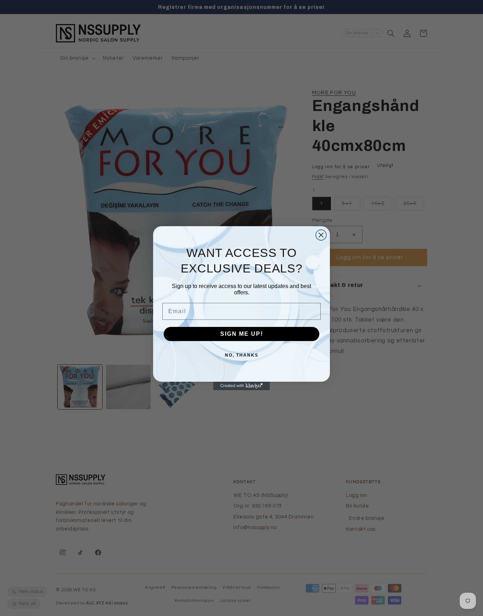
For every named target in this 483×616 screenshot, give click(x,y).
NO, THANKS (241, 355)
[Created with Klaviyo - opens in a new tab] (241, 386)
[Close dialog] (321, 235)
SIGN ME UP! (241, 334)
